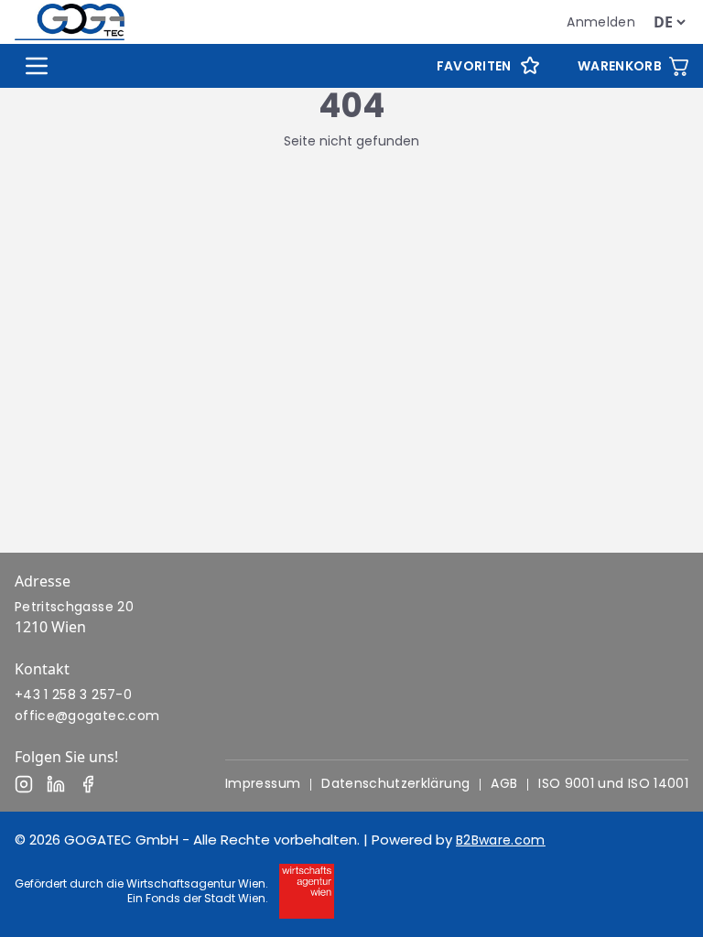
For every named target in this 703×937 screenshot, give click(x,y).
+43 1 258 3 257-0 (73, 694)
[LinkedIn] (56, 784)
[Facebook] (88, 784)
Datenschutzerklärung (395, 783)
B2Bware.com (501, 840)
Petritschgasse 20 (74, 607)
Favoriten (474, 66)
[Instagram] (24, 784)
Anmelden (601, 22)
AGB (504, 783)
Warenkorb (620, 66)
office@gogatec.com (87, 715)
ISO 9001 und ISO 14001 (613, 783)
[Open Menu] (37, 66)
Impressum (262, 783)
